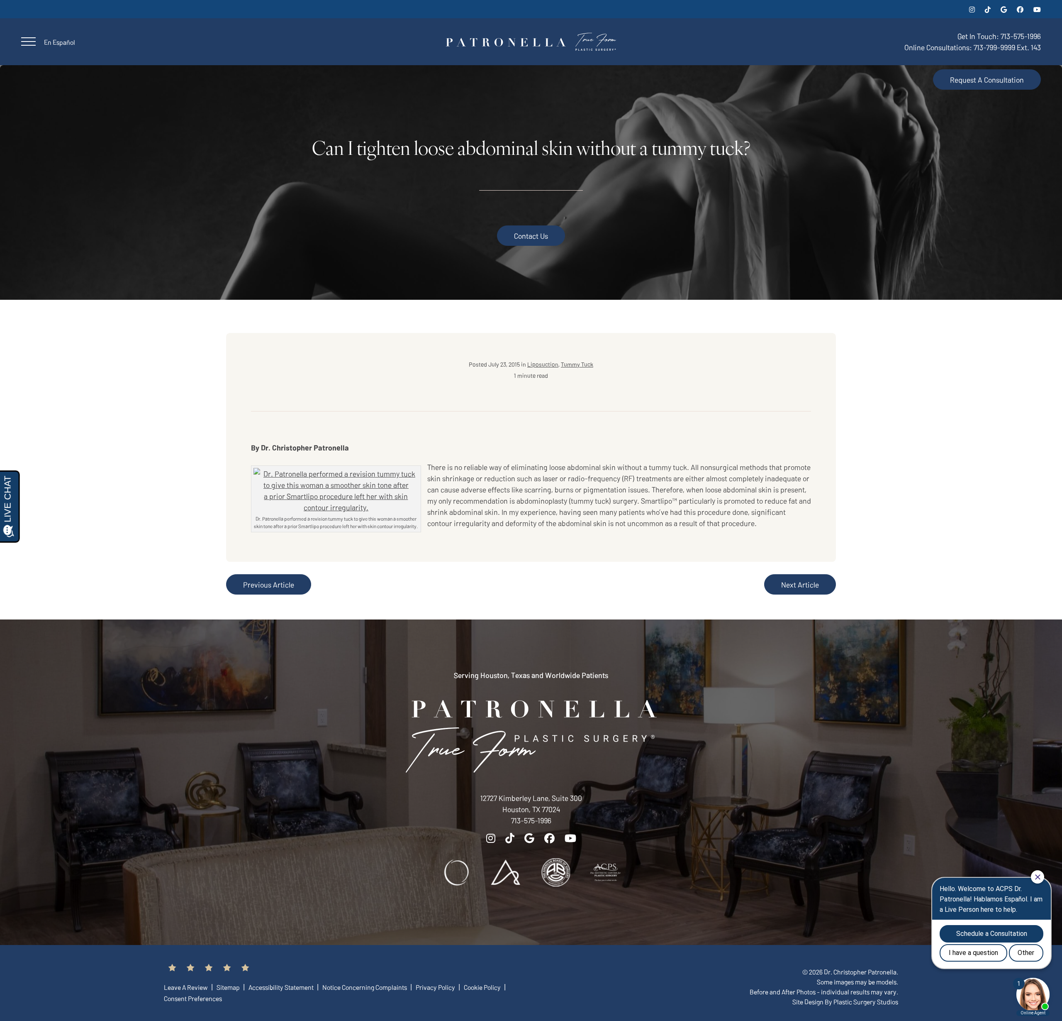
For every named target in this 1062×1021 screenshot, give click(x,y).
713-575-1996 (531, 820)
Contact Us (531, 235)
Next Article (800, 584)
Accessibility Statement (281, 987)
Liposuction (542, 364)
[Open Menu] (28, 41)
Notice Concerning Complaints (365, 987)
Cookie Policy (483, 987)
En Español (59, 42)
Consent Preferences (193, 998)
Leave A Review (186, 987)
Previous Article (268, 584)
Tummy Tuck (577, 364)
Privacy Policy (436, 987)
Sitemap (229, 987)
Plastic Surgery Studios (865, 1001)
